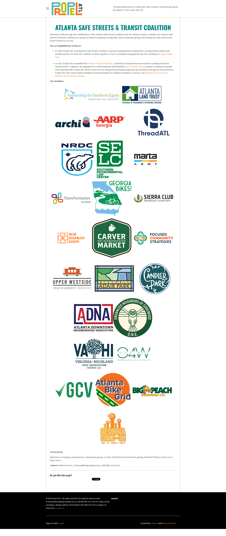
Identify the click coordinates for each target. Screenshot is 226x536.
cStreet (154, 523)
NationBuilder (169, 523)
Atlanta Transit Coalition (100, 63)
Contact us (60, 508)
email (61, 523)
